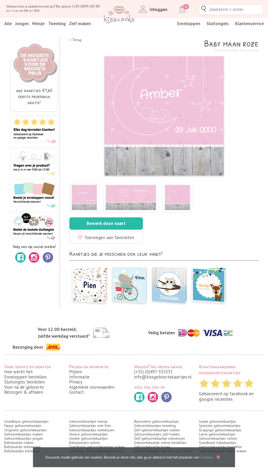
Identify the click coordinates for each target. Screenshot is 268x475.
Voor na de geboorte (24, 387)
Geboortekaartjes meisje (88, 421)
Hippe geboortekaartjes (23, 425)
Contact (76, 392)
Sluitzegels (217, 23)
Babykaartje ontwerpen (22, 446)
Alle (8, 23)
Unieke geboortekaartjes (88, 438)
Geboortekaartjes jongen (23, 438)
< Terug (75, 40)
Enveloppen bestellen (25, 377)
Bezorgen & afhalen (23, 392)
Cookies (206, 457)
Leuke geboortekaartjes (217, 421)
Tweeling (57, 23)
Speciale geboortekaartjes (220, 425)
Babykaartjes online (84, 442)
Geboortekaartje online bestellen (160, 442)
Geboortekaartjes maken (23, 434)
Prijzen (75, 372)
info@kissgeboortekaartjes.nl (163, 377)
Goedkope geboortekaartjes (26, 421)
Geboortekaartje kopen (152, 446)
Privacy (75, 382)
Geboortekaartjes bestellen (220, 446)
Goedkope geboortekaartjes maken (97, 446)
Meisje (38, 23)
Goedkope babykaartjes (217, 442)
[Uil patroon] (169, 283)
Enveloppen (188, 23)
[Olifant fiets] (129, 283)
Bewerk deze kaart (106, 223)
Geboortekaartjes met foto (90, 425)
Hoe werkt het (18, 372)
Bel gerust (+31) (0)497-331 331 (78, 6)
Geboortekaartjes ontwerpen (91, 430)
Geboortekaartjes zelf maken (157, 434)
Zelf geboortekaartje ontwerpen (159, 438)
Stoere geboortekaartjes (88, 434)
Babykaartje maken (19, 442)
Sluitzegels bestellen (24, 382)
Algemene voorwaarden (91, 387)
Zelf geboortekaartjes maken (157, 430)
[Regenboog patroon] (89, 283)
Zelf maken (80, 23)
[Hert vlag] (208, 283)
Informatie (79, 377)
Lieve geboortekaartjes (217, 434)
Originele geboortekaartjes (25, 430)
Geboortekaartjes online (218, 438)
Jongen (22, 23)
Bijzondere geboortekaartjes (156, 421)
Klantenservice (249, 23)
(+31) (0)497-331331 (153, 372)
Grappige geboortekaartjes (220, 430)
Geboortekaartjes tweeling (155, 425)
